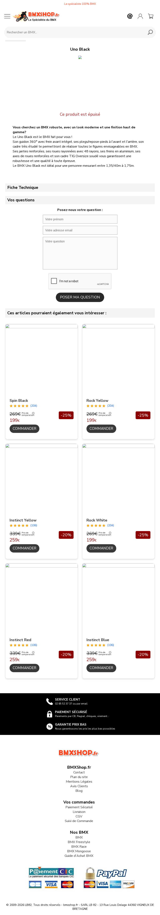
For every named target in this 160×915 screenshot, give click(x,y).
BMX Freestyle (79, 842)
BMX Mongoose (79, 851)
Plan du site (79, 777)
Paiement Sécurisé (79, 807)
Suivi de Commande (79, 821)
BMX (79, 837)
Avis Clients (79, 786)
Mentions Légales (79, 781)
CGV (79, 816)
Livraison (79, 812)
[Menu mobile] (7, 16)
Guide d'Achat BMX (79, 856)
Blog (78, 790)
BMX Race (79, 846)
